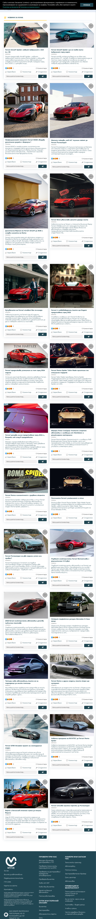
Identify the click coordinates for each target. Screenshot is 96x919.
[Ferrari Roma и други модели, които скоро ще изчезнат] (72, 666)
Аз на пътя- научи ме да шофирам (74, 900)
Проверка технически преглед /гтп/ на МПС (48, 867)
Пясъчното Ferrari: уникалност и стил (67, 498)
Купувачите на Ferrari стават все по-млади (23, 310)
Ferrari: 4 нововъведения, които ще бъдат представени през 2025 (69, 311)
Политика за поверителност (29, 7)
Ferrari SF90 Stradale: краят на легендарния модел (23, 747)
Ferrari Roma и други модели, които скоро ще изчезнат (70, 682)
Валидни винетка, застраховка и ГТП (46, 861)
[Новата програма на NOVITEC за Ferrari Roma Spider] (72, 725)
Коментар (27, 72)
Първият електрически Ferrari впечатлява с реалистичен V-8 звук (70, 560)
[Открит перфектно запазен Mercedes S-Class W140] (72, 604)
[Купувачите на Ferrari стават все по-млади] (26, 286)
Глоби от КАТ (44, 883)
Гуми (41, 918)
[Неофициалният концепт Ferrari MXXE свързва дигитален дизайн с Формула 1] (26, 110)
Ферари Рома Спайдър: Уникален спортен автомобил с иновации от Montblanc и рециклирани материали (69, 433)
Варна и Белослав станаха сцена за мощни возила (23, 812)
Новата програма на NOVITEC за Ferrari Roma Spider (70, 740)
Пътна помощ (71, 870)
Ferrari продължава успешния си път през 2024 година (25, 372)
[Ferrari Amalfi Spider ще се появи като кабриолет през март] (72, 35)
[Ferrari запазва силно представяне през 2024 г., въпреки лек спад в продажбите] (26, 418)
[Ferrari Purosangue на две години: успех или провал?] (26, 541)
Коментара (41, 68)
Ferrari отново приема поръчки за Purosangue (70, 806)
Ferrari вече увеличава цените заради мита (69, 220)
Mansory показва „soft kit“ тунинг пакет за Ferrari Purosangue (69, 141)
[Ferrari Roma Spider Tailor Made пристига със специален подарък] (72, 355)
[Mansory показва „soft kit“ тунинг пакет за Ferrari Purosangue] (72, 110)
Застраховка (44, 910)
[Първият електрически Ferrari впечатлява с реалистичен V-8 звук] (72, 543)
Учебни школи (71, 908)
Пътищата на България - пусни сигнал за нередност (75, 893)
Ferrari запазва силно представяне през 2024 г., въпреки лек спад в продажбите (25, 436)
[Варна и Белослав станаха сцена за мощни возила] (26, 793)
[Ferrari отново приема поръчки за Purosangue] (72, 791)
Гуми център (70, 877)
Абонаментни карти (47, 914)
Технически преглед (73, 862)
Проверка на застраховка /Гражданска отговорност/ (49, 873)
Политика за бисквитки (11, 7)
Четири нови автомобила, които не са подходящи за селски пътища (21, 682)
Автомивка (70, 881)
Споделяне (42, 72)
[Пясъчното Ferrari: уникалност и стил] (72, 482)
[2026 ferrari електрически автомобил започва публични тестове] (26, 605)
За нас (6, 871)
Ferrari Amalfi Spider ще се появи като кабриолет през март (67, 51)
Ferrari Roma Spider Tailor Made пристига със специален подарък (70, 372)
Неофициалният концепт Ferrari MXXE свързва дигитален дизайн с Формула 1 (25, 141)
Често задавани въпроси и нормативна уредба (75, 913)
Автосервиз (70, 866)
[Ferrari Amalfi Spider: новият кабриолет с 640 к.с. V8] (26, 35)
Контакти (8, 889)
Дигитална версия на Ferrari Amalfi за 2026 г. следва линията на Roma (24, 232)
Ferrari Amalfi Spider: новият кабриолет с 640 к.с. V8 (24, 51)
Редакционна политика (13, 878)
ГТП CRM (7, 882)
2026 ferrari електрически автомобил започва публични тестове (24, 622)
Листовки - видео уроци (75, 905)
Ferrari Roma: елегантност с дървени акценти (25, 495)
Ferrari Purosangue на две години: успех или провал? (23, 557)
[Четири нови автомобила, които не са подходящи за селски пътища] (26, 666)
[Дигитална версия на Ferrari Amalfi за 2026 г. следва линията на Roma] (26, 201)
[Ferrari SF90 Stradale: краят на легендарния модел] (26, 728)
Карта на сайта (10, 886)
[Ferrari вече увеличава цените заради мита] (72, 195)
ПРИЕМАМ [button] (86, 5)
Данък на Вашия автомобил (45, 891)
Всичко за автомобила (13, 874)
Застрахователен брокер (75, 874)
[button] (40, 7)
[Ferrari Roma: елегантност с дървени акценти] (26, 480)
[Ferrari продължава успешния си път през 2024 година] (26, 355)
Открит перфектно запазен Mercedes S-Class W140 (70, 620)
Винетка (42, 906)
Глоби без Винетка (46, 887)
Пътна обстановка (47, 896)
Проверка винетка (46, 879)
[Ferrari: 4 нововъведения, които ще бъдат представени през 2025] (72, 286)
